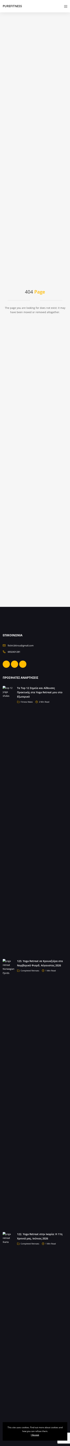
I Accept (35, 1434)
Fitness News (27, 701)
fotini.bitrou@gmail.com (21, 645)
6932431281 (14, 651)
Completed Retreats (30, 970)
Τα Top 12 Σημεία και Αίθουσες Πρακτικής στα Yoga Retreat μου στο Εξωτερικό (39, 692)
